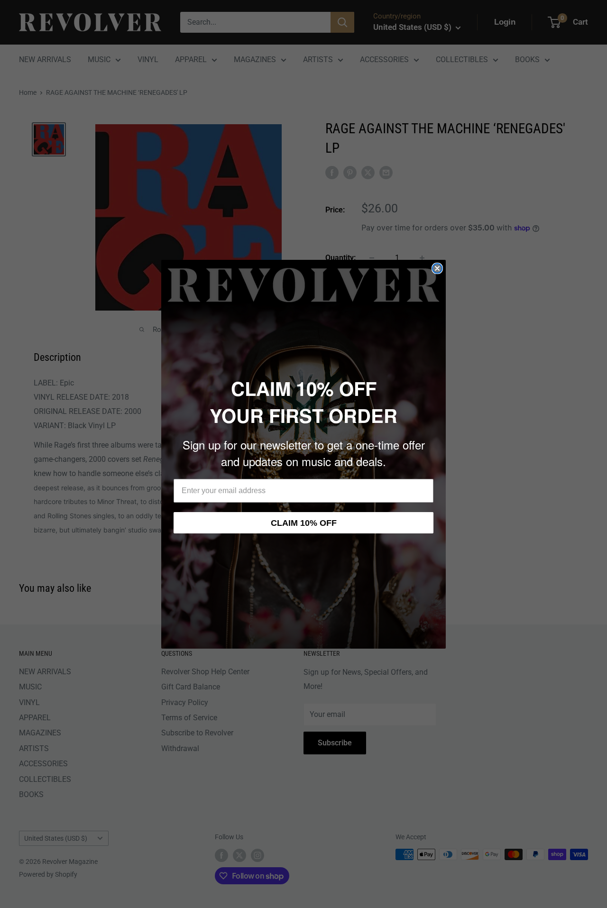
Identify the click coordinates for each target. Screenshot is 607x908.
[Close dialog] (437, 268)
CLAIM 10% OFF (304, 523)
